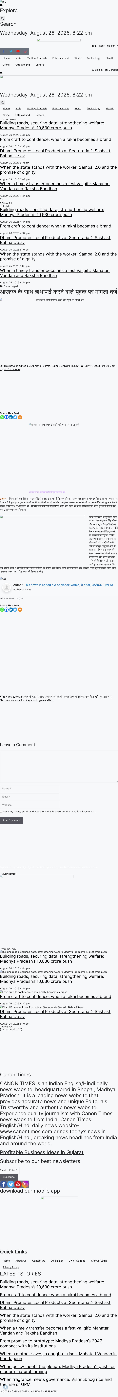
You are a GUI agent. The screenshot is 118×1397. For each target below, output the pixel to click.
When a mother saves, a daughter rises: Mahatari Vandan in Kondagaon (58, 1356)
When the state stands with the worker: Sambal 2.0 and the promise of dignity (58, 170)
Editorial (40, 64)
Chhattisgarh (11, 286)
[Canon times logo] (37, 876)
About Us (21, 1260)
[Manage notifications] (5, 1387)
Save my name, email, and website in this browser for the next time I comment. (49, 811)
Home (6, 58)
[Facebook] (6, 417)
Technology (93, 58)
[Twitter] (15, 417)
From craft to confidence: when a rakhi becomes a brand (55, 139)
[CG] (3, 578)
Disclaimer (57, 1260)
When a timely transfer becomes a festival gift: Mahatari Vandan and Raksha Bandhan (55, 186)
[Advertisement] (59, 391)
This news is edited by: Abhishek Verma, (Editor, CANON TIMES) (68, 585)
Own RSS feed (77, 1260)
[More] (20, 417)
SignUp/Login (99, 1260)
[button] (2, 18)
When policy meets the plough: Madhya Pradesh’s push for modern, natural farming (57, 1369)
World (78, 58)
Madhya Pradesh (37, 58)
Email (3, 1170)
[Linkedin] (11, 417)
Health (110, 58)
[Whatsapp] (2, 417)
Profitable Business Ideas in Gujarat (42, 1152)
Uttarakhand (22, 64)
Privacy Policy (11, 1267)
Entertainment (60, 58)
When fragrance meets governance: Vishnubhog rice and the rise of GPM (56, 1382)
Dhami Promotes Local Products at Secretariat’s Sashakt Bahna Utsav (55, 153)
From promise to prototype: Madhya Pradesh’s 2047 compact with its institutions (51, 1343)
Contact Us (38, 1260)
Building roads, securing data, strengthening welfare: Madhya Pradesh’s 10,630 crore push (52, 125)
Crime (6, 64)
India (18, 58)
